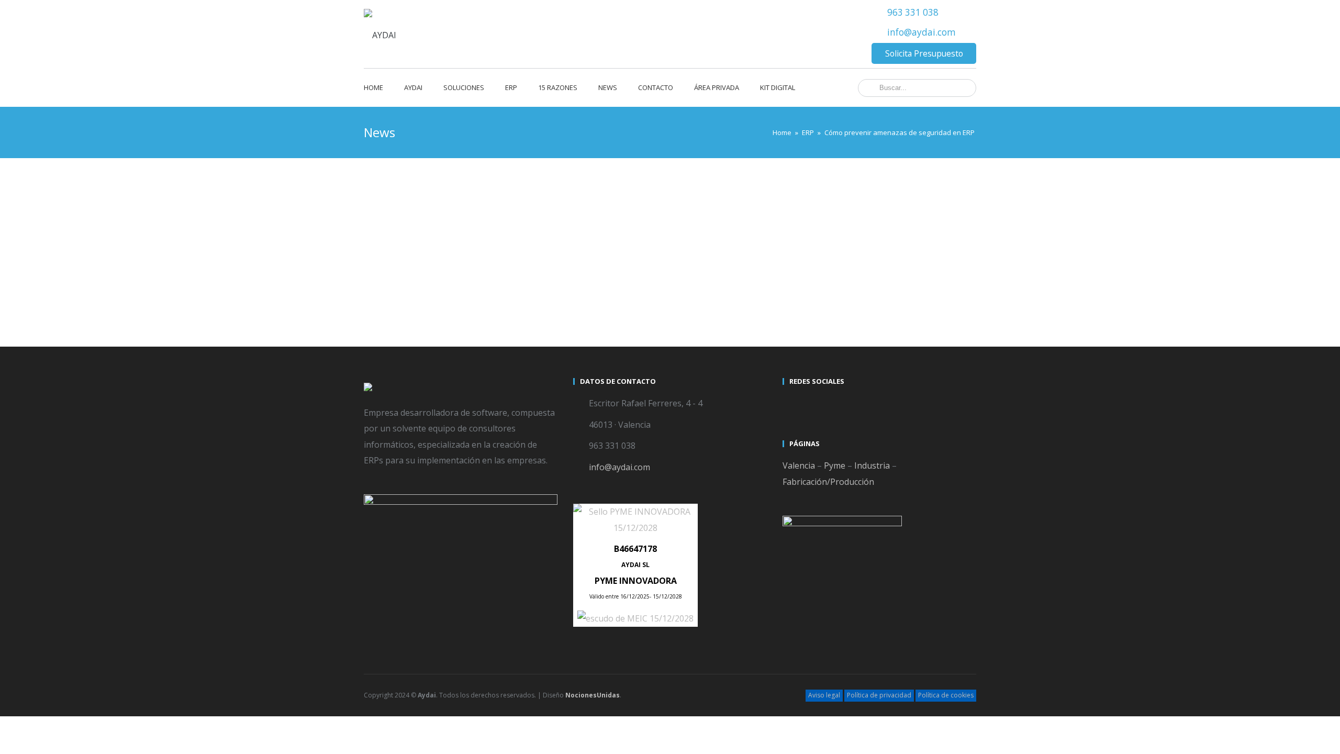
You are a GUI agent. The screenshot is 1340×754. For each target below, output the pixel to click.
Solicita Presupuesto (924, 53)
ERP (511, 87)
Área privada (716, 87)
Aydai (413, 87)
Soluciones (463, 87)
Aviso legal (824, 695)
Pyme (834, 465)
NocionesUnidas (592, 695)
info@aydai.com (921, 32)
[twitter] (792, 404)
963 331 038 (913, 12)
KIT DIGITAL (777, 87)
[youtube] (810, 404)
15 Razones (557, 87)
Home (373, 87)
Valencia (799, 465)
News (607, 87)
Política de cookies (946, 695)
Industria (872, 465)
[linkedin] (829, 404)
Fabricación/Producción (828, 481)
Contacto (655, 87)
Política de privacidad (879, 695)
